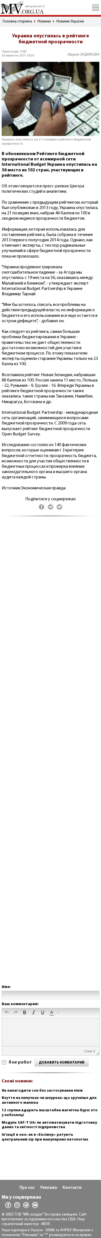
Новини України (70, 21)
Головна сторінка (17, 21)
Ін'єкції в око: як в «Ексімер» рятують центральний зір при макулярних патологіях (45, 1137)
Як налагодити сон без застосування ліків (42, 1091)
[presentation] (7, 1013)
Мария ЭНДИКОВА (83, 55)
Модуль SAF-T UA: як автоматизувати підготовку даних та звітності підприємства (49, 1125)
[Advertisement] (50, 756)
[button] (7, 1013)
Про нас (27, 1188)
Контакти (72, 1188)
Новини (44, 21)
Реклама (48, 1188)
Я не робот (20, 1062)
